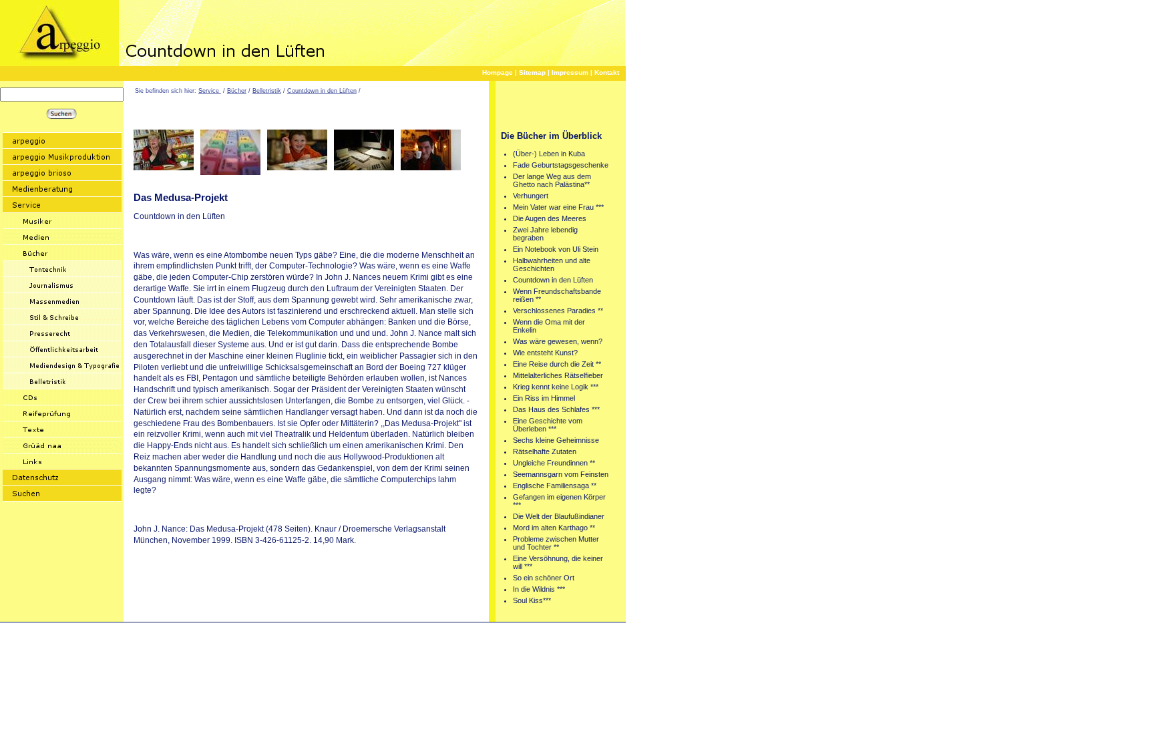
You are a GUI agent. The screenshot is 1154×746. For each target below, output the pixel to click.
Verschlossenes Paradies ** (558, 311)
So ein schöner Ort (543, 578)
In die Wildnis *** (539, 589)
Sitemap (532, 72)
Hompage (497, 72)
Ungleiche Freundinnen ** (554, 463)
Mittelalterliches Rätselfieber (558, 375)
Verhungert (530, 196)
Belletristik (266, 90)
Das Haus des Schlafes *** (556, 409)
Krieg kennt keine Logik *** (555, 387)
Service (209, 90)
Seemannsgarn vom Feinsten (560, 474)
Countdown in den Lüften (322, 90)
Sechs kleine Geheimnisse (556, 440)
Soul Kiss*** (532, 600)
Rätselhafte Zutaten (544, 451)
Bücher (236, 90)
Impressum (570, 72)
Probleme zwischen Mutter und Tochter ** (556, 543)
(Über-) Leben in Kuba (549, 154)
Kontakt (606, 72)
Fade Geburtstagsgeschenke (560, 165)
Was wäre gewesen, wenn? (557, 341)
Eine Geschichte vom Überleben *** (547, 425)
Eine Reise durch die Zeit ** (557, 364)
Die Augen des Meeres (549, 218)
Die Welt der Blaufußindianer (558, 516)
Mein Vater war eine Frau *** (558, 207)
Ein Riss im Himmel (544, 398)
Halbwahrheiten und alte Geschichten (551, 264)
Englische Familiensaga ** (554, 486)
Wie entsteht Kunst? (545, 353)
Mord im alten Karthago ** (554, 528)
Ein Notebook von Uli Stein (555, 249)
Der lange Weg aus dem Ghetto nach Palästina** (552, 180)
